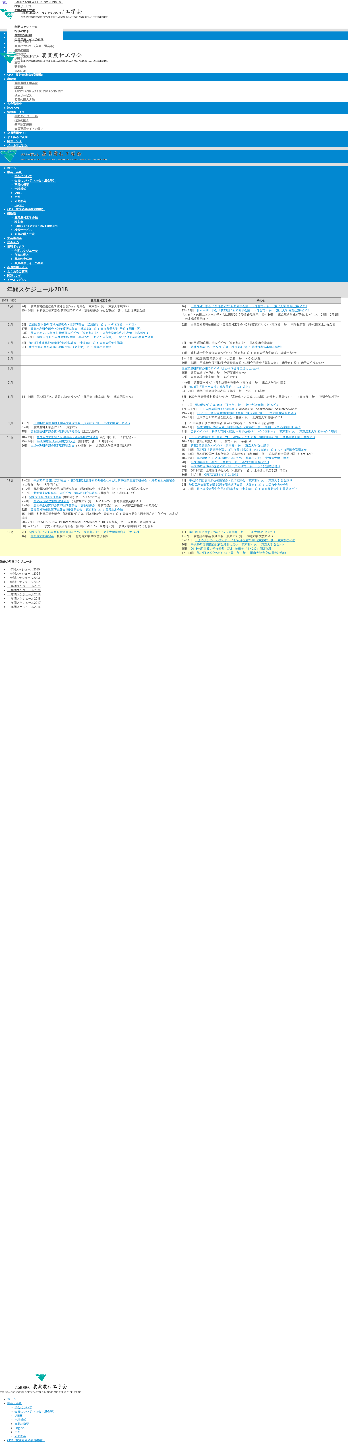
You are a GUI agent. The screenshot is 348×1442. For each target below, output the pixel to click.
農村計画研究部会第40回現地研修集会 (55, 431)
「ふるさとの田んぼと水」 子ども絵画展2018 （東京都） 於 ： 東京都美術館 (245, 540)
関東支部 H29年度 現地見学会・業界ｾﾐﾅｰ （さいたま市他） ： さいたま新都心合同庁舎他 (95, 337)
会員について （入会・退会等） (35, 180)
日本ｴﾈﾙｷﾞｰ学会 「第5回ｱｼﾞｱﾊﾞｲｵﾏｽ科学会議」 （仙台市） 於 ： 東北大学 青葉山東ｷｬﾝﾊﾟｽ (249, 306)
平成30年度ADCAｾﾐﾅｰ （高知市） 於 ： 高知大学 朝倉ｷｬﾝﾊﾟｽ (230, 462)
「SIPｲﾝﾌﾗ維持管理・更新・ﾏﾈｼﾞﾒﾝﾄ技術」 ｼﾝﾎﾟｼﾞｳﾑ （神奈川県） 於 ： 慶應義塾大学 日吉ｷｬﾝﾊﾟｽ (252, 437)
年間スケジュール (26, 116)
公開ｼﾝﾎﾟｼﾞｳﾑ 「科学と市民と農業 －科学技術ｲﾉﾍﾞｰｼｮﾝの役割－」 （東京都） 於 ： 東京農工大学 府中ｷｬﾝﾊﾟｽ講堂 (264, 431)
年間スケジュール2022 (23, 582)
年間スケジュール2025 (23, 569)
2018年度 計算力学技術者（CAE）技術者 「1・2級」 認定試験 (231, 549)
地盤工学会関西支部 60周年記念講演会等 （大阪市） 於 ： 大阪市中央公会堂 (239, 485)
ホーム (11, 168)
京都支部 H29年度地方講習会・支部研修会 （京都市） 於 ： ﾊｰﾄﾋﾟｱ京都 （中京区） (83, 324)
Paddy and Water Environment (38, 91)
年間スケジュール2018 (24, 598)
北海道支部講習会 (42, 536)
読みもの (13, 108)
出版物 (11, 79)
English (20, 71)
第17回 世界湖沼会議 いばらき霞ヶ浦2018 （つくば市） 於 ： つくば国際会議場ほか (252, 450)
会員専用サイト (17, 133)
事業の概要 (21, 184)
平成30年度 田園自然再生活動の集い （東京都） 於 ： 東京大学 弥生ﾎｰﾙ (237, 544)
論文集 (18, 87)
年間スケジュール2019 (24, 594)
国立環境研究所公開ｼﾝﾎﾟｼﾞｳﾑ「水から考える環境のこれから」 (222, 368)
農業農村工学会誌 (26, 83)
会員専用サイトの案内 (29, 129)
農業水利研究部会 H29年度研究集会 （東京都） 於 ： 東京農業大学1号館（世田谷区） (87, 329)
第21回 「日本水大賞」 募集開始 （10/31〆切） (220, 387)
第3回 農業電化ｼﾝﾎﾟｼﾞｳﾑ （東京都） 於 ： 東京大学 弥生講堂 (230, 445)
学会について (23, 176)
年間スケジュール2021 (24, 586)
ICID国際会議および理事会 (217, 409)
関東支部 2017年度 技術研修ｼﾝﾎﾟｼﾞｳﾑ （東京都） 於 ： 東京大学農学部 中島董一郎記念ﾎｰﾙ (89, 333)
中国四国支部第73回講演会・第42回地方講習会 (67, 437)
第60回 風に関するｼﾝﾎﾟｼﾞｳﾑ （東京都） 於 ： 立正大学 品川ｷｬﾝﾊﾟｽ (232, 532)
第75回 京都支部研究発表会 (51, 501)
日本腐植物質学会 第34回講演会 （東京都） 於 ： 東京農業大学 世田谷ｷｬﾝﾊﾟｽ (247, 489)
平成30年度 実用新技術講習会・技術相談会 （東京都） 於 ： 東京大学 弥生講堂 (240, 480)
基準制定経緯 (23, 124)
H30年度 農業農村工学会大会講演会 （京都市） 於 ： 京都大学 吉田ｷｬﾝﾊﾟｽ (82, 423)
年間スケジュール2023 (23, 578)
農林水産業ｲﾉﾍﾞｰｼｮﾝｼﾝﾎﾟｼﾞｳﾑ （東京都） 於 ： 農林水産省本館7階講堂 (236, 347)
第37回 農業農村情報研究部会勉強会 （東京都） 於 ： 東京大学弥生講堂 (76, 343)
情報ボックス (16, 112)
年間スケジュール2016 (24, 607)
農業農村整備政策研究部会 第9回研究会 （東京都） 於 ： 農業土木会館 (77, 509)
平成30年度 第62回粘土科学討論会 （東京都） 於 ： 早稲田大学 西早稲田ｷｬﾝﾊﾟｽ (249, 427)
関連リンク (14, 141)
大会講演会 (14, 104)
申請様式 (20, 189)
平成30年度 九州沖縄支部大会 (56, 441)
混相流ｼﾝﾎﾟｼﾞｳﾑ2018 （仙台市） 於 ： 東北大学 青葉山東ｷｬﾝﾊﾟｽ (236, 405)
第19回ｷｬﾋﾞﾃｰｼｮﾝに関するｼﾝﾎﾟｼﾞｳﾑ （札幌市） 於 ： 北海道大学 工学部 (243, 458)
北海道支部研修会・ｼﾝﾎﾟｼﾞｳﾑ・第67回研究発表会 (66, 493)
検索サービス (23, 95)
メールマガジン (17, 145)
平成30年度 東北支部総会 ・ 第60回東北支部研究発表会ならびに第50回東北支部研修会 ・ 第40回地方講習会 (104, 480)
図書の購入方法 (24, 99)
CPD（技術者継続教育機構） (26, 75)
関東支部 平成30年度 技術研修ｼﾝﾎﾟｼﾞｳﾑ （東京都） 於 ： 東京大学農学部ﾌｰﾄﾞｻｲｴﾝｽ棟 (84, 532)
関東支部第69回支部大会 (45, 497)
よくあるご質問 (17, 137)
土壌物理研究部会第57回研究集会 (52, 445)
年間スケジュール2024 (23, 573)
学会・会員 (14, 172)
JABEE (18, 193)
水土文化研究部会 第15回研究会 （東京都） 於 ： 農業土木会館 (70, 347)
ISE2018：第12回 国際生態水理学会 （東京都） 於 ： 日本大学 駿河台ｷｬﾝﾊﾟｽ (246, 413)
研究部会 (20, 67)
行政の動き (21, 120)
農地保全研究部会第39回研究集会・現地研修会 (64, 505)
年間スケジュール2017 (24, 603)
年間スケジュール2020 (24, 590)
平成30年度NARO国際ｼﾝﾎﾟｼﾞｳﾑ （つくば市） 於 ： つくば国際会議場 (235, 466)
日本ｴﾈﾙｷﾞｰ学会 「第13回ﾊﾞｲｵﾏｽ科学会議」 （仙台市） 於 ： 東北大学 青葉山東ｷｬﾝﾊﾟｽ (253, 310)
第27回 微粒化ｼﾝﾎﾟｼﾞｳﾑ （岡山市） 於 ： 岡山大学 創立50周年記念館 (241, 553)
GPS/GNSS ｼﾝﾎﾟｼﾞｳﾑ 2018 (221, 475)
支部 (17, 197)
